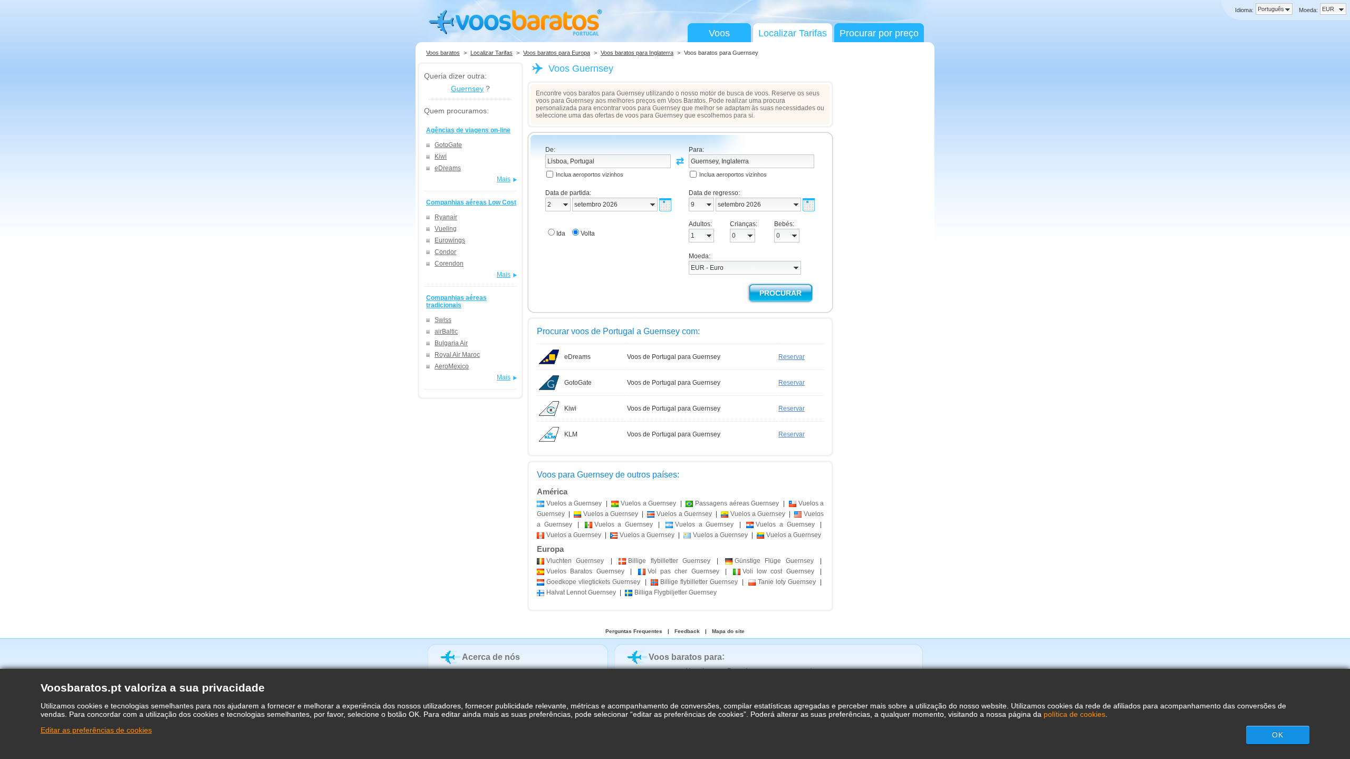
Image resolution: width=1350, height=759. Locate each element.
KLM (570, 434)
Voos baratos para (685, 657)
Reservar (791, 357)
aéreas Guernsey (737, 503)
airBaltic (446, 331)
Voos (719, 33)
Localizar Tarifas (792, 33)
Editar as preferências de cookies (96, 730)
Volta (588, 233)
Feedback (687, 631)
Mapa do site (728, 631)
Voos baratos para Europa (556, 53)
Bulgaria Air (451, 343)
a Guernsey (574, 503)
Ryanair (446, 217)
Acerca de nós (491, 657)
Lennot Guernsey (581, 592)
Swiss (443, 320)
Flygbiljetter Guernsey (675, 592)
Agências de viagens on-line (468, 130)
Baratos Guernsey (585, 571)
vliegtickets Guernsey (593, 582)
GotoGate (448, 145)
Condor (445, 252)
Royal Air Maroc (457, 354)
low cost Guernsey (778, 571)
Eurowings (450, 240)
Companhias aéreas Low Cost (471, 202)
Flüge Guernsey (774, 561)
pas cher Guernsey (683, 571)
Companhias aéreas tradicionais (456, 301)
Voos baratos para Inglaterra (637, 53)
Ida (560, 233)
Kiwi (441, 156)
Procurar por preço (879, 33)
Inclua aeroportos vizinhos (589, 174)
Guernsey (467, 88)
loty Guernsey (787, 582)
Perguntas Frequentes (633, 631)
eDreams (448, 168)
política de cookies (1074, 714)
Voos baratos (443, 53)
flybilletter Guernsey (669, 561)
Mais (503, 179)
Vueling (446, 228)
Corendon (449, 263)
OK (1278, 735)
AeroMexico (452, 366)
